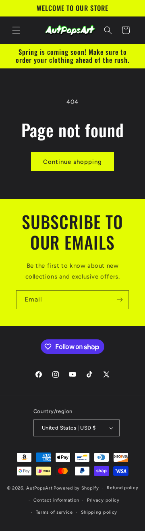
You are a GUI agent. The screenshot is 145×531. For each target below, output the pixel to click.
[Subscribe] (119, 299)
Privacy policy (103, 500)
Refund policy (122, 487)
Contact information (56, 500)
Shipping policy (99, 512)
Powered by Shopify (76, 488)
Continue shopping (72, 161)
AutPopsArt (39, 488)
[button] (16, 30)
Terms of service (54, 512)
